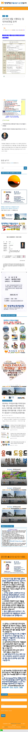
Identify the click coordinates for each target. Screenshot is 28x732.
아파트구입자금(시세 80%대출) (7, 400)
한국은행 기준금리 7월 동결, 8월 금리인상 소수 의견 (13, 129)
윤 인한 (12, 24)
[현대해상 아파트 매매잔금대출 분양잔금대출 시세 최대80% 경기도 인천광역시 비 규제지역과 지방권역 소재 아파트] (5, 436)
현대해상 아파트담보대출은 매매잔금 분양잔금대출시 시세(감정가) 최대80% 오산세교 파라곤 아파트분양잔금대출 (18, 426)
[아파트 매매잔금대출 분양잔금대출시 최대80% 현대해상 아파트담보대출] (5, 444)
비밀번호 (2, 704)
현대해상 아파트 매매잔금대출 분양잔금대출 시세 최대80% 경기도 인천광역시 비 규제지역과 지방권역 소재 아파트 (18, 435)
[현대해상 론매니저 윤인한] (2, 8)
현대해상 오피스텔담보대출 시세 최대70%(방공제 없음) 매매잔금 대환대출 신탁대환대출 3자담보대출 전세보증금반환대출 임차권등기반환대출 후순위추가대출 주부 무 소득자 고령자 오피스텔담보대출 (14, 461)
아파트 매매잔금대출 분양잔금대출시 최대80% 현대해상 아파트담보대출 (18, 443)
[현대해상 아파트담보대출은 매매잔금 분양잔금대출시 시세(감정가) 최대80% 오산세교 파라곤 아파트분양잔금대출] (5, 427)
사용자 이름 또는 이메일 (5, 697)
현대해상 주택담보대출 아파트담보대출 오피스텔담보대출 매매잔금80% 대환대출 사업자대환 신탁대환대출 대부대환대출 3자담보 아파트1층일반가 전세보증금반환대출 (14, 408)
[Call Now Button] (1, 730)
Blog (4, 16)
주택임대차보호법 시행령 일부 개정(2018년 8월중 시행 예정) (14, 125)
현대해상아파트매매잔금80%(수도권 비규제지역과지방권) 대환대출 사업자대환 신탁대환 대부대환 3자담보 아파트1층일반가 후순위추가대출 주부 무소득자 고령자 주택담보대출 (14, 479)
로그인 (12, 162)
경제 (7, 16)
